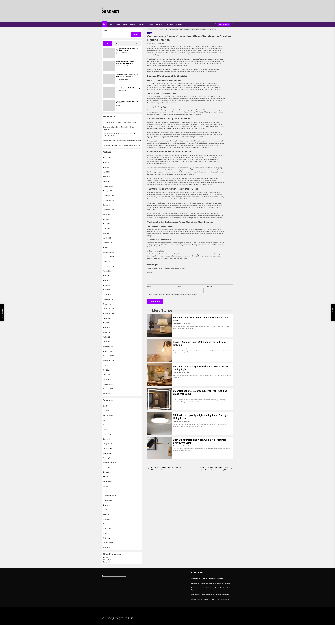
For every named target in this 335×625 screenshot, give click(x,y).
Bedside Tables (108, 425)
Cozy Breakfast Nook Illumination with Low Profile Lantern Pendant (119, 135)
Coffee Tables (107, 434)
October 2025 (107, 205)
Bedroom (141, 24)
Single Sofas (107, 519)
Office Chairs (107, 500)
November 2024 (108, 257)
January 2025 (107, 247)
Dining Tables (107, 448)
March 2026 (107, 181)
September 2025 (108, 210)
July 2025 (106, 219)
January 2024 (107, 304)
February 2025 (108, 243)
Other (105, 510)
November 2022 (108, 360)
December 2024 (108, 252)
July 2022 (106, 370)
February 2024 (108, 299)
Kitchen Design (108, 481)
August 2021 (107, 393)
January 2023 (107, 351)
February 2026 (108, 186)
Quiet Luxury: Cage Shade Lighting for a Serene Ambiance (118, 128)
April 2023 (106, 337)
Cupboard (106, 439)
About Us (106, 558)
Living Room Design (109, 495)
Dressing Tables (108, 458)
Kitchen (150, 24)
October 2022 (107, 365)
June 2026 (106, 167)
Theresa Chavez (151, 43)
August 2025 (107, 214)
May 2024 (106, 285)
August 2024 (107, 271)
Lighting (132, 24)
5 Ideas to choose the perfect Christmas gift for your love (125, 62)
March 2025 (107, 238)
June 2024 (106, 280)
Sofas (125, 24)
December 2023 (108, 309)
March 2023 (107, 342)
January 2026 (107, 191)
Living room (159, 24)
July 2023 (106, 323)
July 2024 (106, 276)
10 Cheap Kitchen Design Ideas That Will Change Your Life (127, 49)
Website (209, 286)
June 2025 (106, 224)
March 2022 (107, 379)
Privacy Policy (107, 560)
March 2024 (107, 294)
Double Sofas (107, 453)
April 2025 (106, 233)
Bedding (105, 406)
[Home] (104, 24)
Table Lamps (107, 528)
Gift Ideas (170, 24)
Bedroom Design (108, 415)
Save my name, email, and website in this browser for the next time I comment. (173, 294)
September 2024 (108, 266)
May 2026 (106, 172)
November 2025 (108, 200)
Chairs (118, 24)
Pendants (106, 514)
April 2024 (106, 290)
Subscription (107, 562)
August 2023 (107, 318)
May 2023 (106, 332)
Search (105, 30)
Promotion (178, 24)
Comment (150, 272)
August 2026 (107, 158)
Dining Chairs (107, 444)
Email (179, 286)
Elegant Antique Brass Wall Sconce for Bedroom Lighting (121, 145)
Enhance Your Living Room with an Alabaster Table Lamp (122, 140)
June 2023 (106, 327)
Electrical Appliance (109, 462)
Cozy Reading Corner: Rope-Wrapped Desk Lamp (119, 122)
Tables (110, 24)
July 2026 (106, 162)
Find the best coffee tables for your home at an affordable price (127, 75)
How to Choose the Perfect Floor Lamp (128, 88)
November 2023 (108, 313)
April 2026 (106, 177)
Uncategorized (108, 543)
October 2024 (107, 261)
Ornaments (106, 505)
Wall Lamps (106, 547)
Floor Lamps (107, 467)
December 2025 (108, 195)
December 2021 (108, 389)
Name (149, 286)
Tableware (106, 538)
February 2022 (108, 384)
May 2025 (106, 228)
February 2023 (108, 346)
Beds (104, 420)
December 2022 (108, 356)
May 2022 (106, 375)
